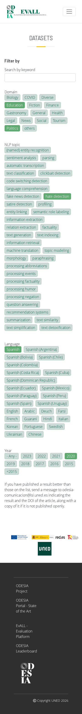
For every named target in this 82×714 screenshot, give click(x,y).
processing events (21, 273)
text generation (19, 234)
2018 (25, 463)
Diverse (47, 97)
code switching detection (27, 180)
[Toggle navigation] (69, 11)
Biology (12, 97)
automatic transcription (25, 165)
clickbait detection (55, 173)
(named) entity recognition (28, 150)
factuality (49, 227)
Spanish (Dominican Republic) (31, 380)
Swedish (56, 426)
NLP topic (12, 144)
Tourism (59, 120)
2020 (71, 456)
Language (12, 343)
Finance (52, 105)
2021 (56, 456)
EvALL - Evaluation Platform (24, 631)
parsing (48, 157)
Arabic (29, 411)
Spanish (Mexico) (55, 387)
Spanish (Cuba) (57, 372)
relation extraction (21, 227)
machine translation (22, 250)
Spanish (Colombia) (22, 364)
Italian (63, 418)
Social (41, 120)
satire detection (19, 204)
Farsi (62, 411)
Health (57, 112)
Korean (12, 426)
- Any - (12, 456)
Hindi (47, 418)
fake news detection (23, 196)
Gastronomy (16, 112)
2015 (69, 463)
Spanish (13, 349)
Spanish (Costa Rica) (23, 372)
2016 (54, 463)
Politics (12, 128)
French (12, 418)
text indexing (47, 234)
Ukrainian (14, 434)
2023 (27, 456)
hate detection (57, 196)
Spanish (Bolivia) (20, 357)
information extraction (24, 219)
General (39, 112)
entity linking (17, 211)
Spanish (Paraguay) (21, 395)
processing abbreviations (27, 265)
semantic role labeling (51, 211)
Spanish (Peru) (54, 395)
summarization (18, 319)
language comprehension (27, 188)
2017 (40, 463)
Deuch (46, 411)
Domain (11, 91)
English (12, 411)
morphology (16, 258)
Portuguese (33, 426)
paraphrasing (43, 258)
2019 (11, 463)
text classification (20, 173)
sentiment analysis (21, 157)
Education (15, 105)
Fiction (34, 105)
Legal (11, 120)
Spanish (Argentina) (41, 349)
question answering (22, 304)
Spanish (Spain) (19, 403)
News (26, 120)
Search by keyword (20, 69)
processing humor (21, 289)
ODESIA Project (22, 588)
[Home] (28, 12)
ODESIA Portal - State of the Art (26, 606)
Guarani (30, 418)
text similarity (47, 319)
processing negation (23, 296)
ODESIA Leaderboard (26, 648)
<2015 (12, 471)
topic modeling (57, 250)
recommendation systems (27, 312)
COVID (30, 97)
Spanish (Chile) (51, 357)
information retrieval (23, 242)
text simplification (21, 327)
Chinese (34, 434)
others (29, 128)
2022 (42, 456)
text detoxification (55, 327)
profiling (44, 204)
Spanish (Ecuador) (21, 387)
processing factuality (23, 281)
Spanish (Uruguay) (52, 403)
